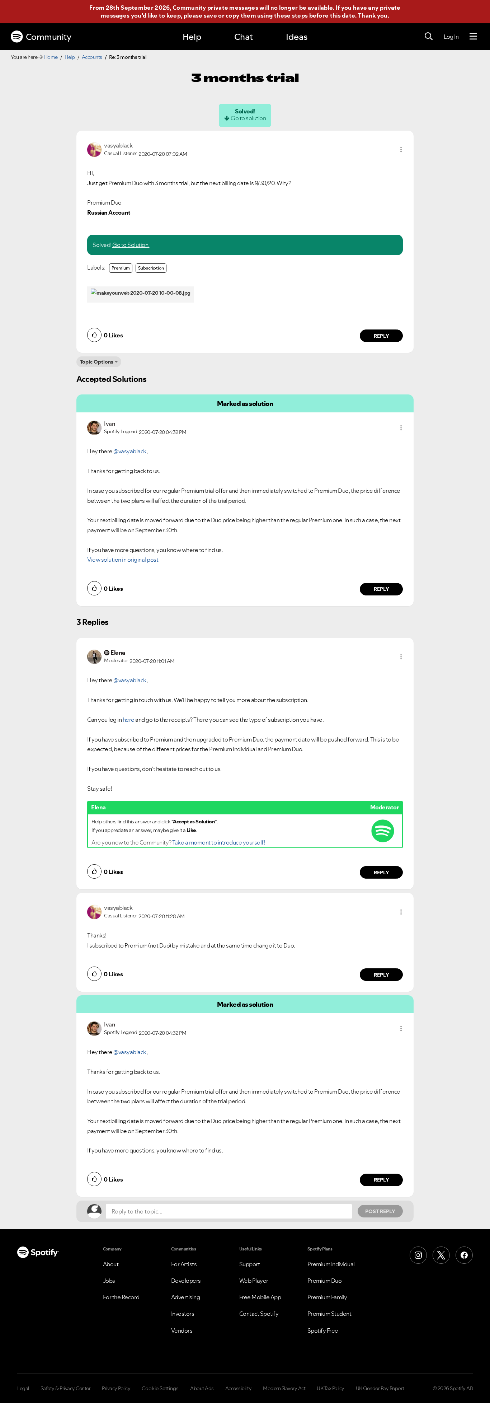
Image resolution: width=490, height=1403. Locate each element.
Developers (186, 1281)
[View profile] (94, 149)
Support (249, 1264)
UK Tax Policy (330, 1388)
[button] (401, 149)
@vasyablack (129, 451)
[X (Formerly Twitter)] (441, 1255)
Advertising (185, 1297)
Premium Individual (331, 1264)
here (129, 720)
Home (51, 57)
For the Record (121, 1297)
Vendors (182, 1330)
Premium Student (329, 1314)
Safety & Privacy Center (66, 1388)
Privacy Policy (116, 1388)
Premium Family (327, 1297)
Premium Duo (324, 1281)
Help (192, 37)
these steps (291, 15)
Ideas (296, 37)
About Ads (202, 1388)
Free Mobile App (260, 1297)
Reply (381, 336)
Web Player (253, 1281)
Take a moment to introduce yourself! (218, 842)
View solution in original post (122, 559)
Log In (451, 37)
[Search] (429, 36)
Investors (182, 1314)
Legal (23, 1388)
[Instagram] (418, 1255)
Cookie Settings (160, 1388)
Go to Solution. (131, 245)
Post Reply (380, 1211)
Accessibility (238, 1388)
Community (48, 37)
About (111, 1264)
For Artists (184, 1264)
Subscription (151, 268)
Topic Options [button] (96, 361)
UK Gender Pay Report (380, 1388)
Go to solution (248, 118)
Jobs (109, 1281)
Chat (243, 37)
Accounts (92, 57)
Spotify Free (322, 1330)
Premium (121, 268)
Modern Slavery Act (284, 1388)
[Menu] (473, 37)
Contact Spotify (259, 1314)
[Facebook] (464, 1255)
